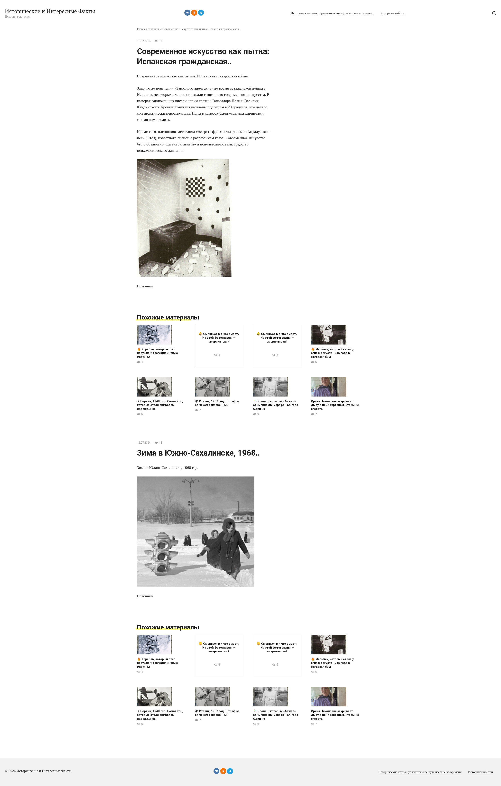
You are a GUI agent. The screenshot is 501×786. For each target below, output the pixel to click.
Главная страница (148, 29)
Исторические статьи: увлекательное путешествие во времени (332, 13)
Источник (145, 286)
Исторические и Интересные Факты (50, 11)
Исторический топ (392, 13)
